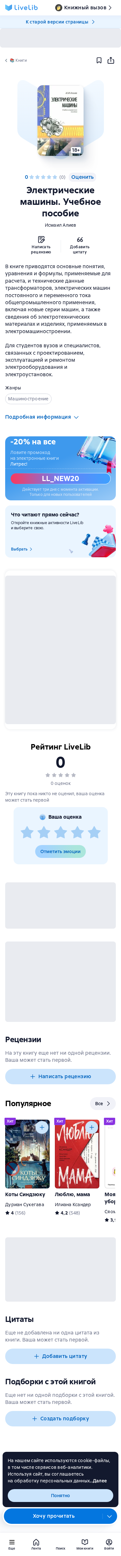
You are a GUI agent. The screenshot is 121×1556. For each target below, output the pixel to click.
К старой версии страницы (57, 22)
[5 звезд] (54, 177)
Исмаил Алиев (60, 225)
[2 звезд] (37, 177)
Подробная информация (38, 417)
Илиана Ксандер (73, 1204)
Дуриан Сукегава (24, 1204)
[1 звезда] (31, 177)
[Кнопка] (41, 1127)
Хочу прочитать (54, 1516)
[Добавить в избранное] (99, 60)
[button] (60, 120)
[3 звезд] (43, 177)
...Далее (98, 1481)
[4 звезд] (49, 177)
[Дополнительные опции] (109, 1516)
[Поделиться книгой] (111, 60)
